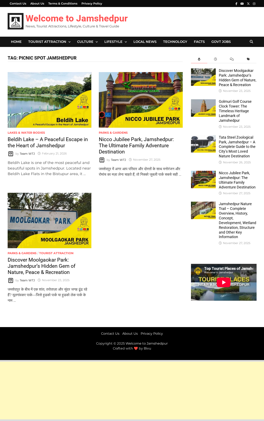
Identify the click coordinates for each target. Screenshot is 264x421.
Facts (199, 42)
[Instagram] (254, 3)
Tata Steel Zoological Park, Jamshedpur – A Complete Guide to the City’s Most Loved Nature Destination (237, 146)
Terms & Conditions (62, 3)
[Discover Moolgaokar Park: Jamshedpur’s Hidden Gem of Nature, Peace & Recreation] (203, 71)
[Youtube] (242, 3)
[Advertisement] (124, 390)
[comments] (232, 59)
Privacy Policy (91, 3)
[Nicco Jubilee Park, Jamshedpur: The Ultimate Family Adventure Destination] (203, 173)
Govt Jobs (221, 42)
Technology (175, 42)
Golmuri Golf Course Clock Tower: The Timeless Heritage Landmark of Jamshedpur (235, 110)
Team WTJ (27, 153)
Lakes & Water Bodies (26, 132)
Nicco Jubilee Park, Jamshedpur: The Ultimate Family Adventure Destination (136, 145)
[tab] (199, 59)
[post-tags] (248, 59)
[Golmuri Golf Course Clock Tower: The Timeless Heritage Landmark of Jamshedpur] (203, 102)
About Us (37, 3)
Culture (85, 42)
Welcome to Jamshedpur (77, 18)
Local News (145, 42)
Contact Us (18, 3)
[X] (249, 3)
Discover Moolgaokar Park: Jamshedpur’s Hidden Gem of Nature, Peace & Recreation (41, 266)
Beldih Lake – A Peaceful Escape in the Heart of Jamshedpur (48, 142)
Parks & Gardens (113, 132)
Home (16, 42)
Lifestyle (113, 42)
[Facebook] (237, 3)
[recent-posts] (215, 59)
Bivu (147, 348)
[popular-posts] (199, 59)
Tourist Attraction (47, 42)
